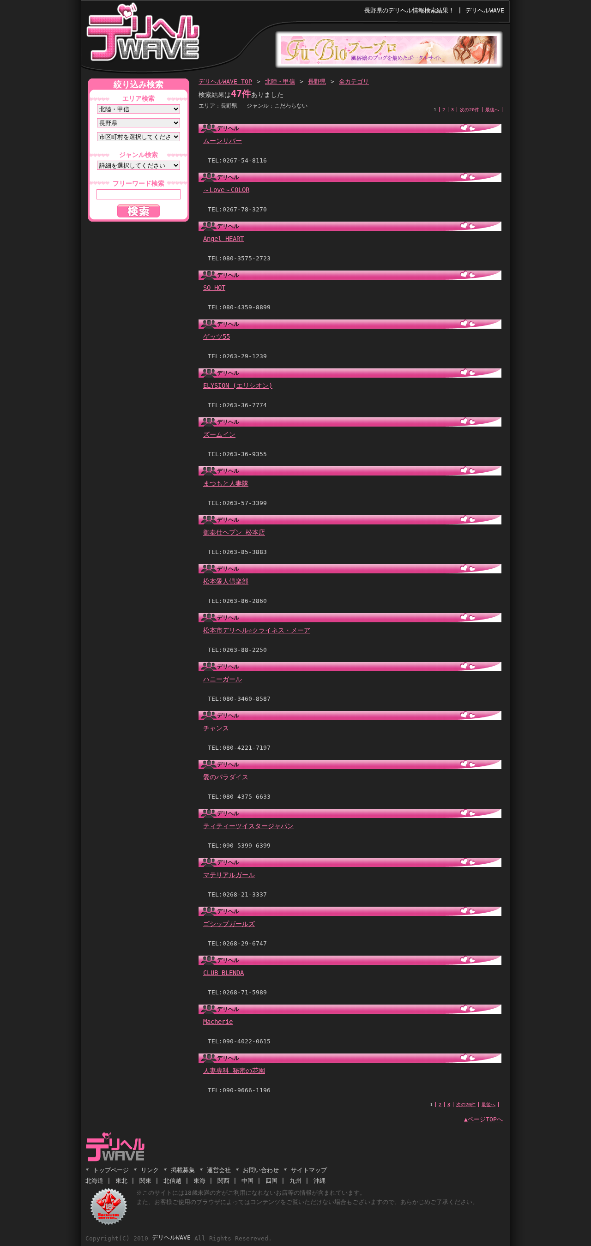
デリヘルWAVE (142, 34)
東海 (199, 1180)
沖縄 (320, 1180)
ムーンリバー (222, 140)
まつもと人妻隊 (225, 483)
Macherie (218, 1021)
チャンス (216, 728)
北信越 (172, 1180)
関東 (145, 1180)
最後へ (492, 109)
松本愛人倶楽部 (225, 581)
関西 (223, 1180)
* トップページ (107, 1170)
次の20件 (469, 109)
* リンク (146, 1170)
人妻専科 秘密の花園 (234, 1070)
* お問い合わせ (257, 1170)
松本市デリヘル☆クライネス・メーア (256, 630)
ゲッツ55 (216, 336)
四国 (271, 1180)
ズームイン (219, 434)
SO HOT (214, 287)
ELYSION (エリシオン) (237, 385)
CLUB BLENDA (223, 972)
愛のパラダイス (225, 777)
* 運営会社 (215, 1170)
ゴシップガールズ (229, 923)
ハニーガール (222, 679)
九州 (295, 1180)
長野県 (317, 81)
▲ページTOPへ (483, 1119)
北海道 (94, 1180)
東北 (121, 1180)
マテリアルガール (229, 875)
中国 (247, 1180)
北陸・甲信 (280, 81)
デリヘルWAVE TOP (225, 81)
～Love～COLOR (226, 189)
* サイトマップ (305, 1170)
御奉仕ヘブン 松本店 (234, 532)
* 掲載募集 (179, 1170)
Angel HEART (223, 238)
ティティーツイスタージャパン (248, 826)
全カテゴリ (354, 81)
